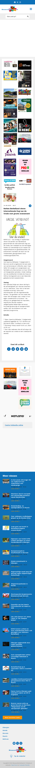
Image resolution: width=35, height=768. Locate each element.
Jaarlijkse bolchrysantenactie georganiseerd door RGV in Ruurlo (21, 680)
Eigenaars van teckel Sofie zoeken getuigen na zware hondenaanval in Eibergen (20, 540)
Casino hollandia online (14, 425)
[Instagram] (20, 2)
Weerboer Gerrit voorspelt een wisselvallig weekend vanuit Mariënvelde (20, 495)
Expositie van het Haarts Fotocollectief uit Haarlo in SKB (20, 606)
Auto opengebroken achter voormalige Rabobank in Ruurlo (21, 656)
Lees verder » (15, 488)
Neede (5, 730)
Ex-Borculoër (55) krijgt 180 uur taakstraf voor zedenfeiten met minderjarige (21, 482)
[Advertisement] (17, 38)
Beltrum (6, 739)
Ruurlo (5, 736)
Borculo (5, 733)
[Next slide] (31, 416)
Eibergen (6, 727)
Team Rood (14, 765)
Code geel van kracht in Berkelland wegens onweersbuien (19, 528)
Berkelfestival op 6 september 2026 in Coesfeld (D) (21, 668)
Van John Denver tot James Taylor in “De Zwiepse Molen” (21, 618)
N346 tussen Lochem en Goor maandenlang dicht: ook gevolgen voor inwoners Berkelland (21, 631)
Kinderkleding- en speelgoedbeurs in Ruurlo (20, 506)
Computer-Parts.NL (24, 765)
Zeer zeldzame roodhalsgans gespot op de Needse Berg (21, 517)
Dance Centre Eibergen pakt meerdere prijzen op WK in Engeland (21, 692)
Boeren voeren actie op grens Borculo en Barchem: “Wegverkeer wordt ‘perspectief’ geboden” (21, 705)
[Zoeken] (28, 17)
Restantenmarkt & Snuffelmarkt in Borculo (19, 551)
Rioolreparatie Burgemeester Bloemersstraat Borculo (21, 595)
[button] (30, 205)
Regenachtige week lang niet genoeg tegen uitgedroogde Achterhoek (21, 573)
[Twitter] (17, 2)
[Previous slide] (4, 416)
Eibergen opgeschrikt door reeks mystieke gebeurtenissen (20, 644)
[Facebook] (15, 2)
